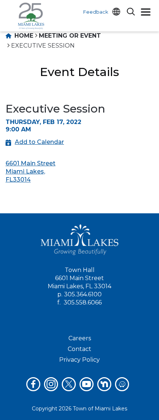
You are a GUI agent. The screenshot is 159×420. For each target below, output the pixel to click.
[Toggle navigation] (145, 13)
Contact (79, 348)
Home (23, 35)
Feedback (95, 12)
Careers (79, 338)
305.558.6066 (83, 302)
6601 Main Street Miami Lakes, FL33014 (30, 171)
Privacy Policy (79, 359)
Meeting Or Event (70, 35)
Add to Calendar (39, 141)
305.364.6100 (83, 294)
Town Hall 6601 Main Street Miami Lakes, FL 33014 (79, 278)
